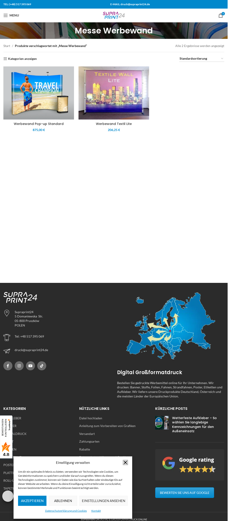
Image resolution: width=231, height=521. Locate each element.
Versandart (87, 434)
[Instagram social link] (19, 365)
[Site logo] (114, 15)
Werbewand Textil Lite (114, 124)
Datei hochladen (90, 418)
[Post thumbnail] (162, 425)
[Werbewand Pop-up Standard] (38, 93)
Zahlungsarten (89, 441)
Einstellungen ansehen (103, 501)
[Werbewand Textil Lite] (114, 93)
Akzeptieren (32, 501)
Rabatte (84, 449)
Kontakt (96, 510)
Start (6, 46)
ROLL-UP (9, 480)
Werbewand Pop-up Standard (39, 124)
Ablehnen (63, 501)
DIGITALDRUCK (15, 434)
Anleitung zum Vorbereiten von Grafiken (107, 426)
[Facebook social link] (7, 365)
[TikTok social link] (41, 365)
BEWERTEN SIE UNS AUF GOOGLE (184, 493)
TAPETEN (10, 488)
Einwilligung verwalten (8, 496)
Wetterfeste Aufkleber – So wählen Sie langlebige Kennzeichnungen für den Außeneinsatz (194, 425)
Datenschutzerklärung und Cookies (66, 510)
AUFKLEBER (12, 418)
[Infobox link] (56, 351)
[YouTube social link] (30, 365)
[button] (125, 462)
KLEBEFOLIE (12, 457)
